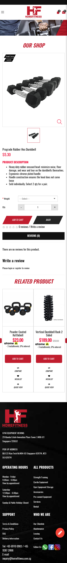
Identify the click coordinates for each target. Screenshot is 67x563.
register (18, 268)
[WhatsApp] (45, 547)
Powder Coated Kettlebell (18, 333)
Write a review (37, 227)
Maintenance (39, 528)
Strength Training (41, 477)
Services (37, 501)
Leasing (37, 533)
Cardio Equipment (41, 482)
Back (48, 219)
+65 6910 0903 (14, 546)
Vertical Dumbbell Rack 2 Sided (49, 333)
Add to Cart (17, 219)
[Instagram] (57, 547)
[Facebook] (51, 547)
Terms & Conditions (10, 523)
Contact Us (38, 538)
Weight (7, 198)
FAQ (4, 533)
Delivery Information (10, 538)
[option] (33, 90)
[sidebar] (3, 12)
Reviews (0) (33, 235)
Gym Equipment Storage (43, 487)
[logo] (33, 12)
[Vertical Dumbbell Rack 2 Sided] (49, 307)
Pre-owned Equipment (43, 496)
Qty (3, 207)
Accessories (38, 492)
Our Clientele (39, 523)
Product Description (15, 162)
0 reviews (23, 227)
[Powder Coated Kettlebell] (18, 307)
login (10, 268)
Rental (36, 506)
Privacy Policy (8, 528)
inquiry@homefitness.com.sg (16, 558)
